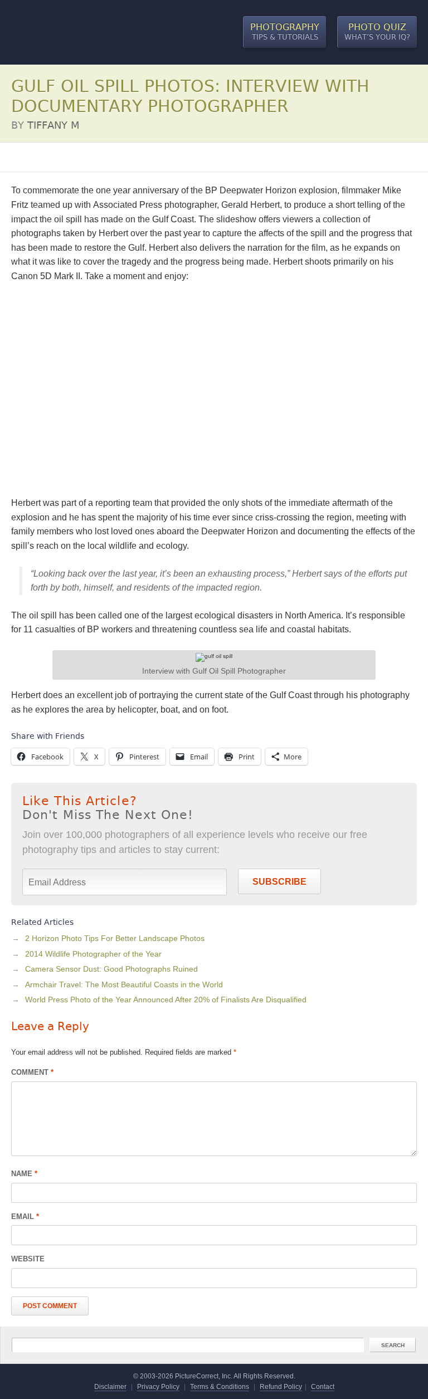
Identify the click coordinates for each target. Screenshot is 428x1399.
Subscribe (279, 881)
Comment (32, 1072)
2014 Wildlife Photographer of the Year (93, 953)
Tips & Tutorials (284, 31)
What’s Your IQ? (377, 31)
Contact (322, 1387)
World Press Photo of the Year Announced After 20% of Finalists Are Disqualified (166, 999)
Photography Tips (42, 157)
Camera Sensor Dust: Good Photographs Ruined (111, 968)
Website (28, 1259)
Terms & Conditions (219, 1387)
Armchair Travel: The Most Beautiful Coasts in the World (124, 984)
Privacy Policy (158, 1387)
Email (25, 1216)
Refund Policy (281, 1387)
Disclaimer (110, 1387)
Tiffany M (53, 125)
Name (24, 1173)
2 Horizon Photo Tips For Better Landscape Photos (115, 938)
